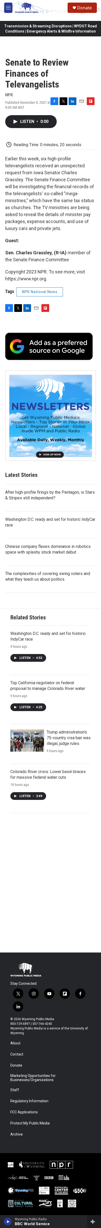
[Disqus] (50, 882)
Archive (16, 1134)
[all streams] (94, 1221)
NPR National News (39, 292)
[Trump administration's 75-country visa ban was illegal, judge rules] (27, 740)
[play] (8, 1221)
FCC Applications (24, 1112)
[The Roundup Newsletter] (50, 416)
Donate (84, 7)
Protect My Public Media (30, 1123)
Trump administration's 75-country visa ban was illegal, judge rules (69, 738)
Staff (14, 1090)
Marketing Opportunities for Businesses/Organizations (33, 1078)
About (15, 1043)
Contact (16, 1054)
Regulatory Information (29, 1101)
